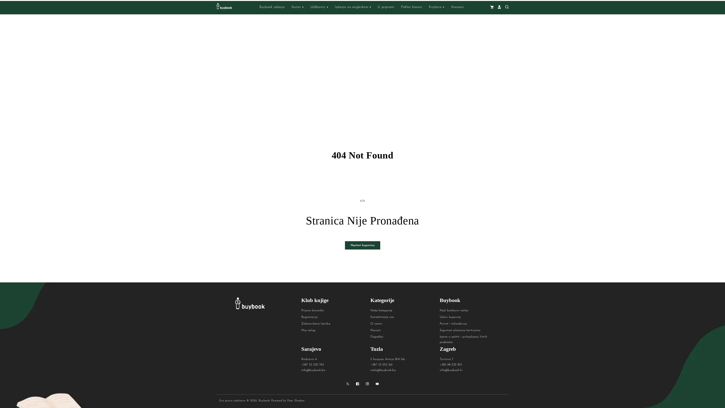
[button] (492, 7)
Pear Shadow (296, 400)
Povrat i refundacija (453, 323)
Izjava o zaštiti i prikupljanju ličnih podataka (463, 339)
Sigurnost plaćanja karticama (460, 330)
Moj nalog (308, 330)
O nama (376, 323)
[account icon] (499, 7)
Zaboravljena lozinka (315, 323)
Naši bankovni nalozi (454, 310)
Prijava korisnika (312, 310)
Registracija (309, 317)
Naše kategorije (381, 310)
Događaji (376, 336)
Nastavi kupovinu (363, 245)
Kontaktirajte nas (382, 317)
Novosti (375, 330)
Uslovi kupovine (450, 317)
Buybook (264, 400)
